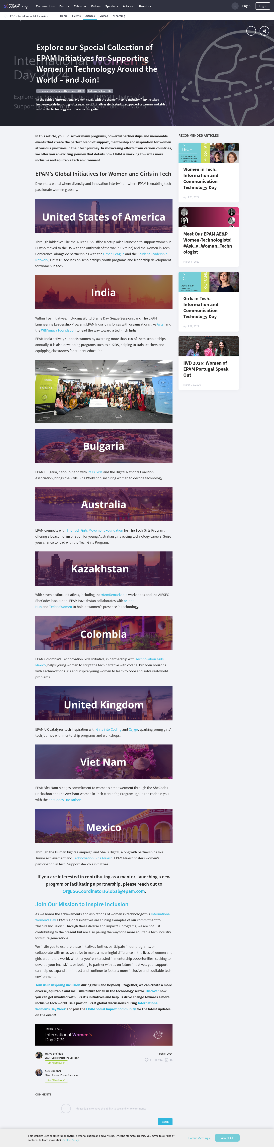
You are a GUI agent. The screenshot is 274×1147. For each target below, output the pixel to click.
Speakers (111, 6)
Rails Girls (95, 472)
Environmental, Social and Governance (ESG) (61, 90)
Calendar (80, 6)
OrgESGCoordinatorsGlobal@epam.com (104, 891)
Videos (95, 6)
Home (64, 16)
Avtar (161, 324)
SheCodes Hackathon (65, 799)
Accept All (227, 1138)
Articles (128, 6)
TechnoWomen (60, 606)
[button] (247, 6)
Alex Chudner (53, 1071)
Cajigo (133, 729)
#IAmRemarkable (114, 594)
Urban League (113, 254)
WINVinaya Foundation (58, 330)
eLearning (119, 16)
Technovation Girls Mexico (93, 858)
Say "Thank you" (56, 1062)
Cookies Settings (199, 1138)
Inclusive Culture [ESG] (100, 90)
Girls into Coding (108, 729)
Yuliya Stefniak (54, 1053)
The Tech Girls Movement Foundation (94, 530)
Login (262, 6)
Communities (45, 6)
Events (64, 6)
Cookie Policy (70, 1140)
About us (144, 6)
